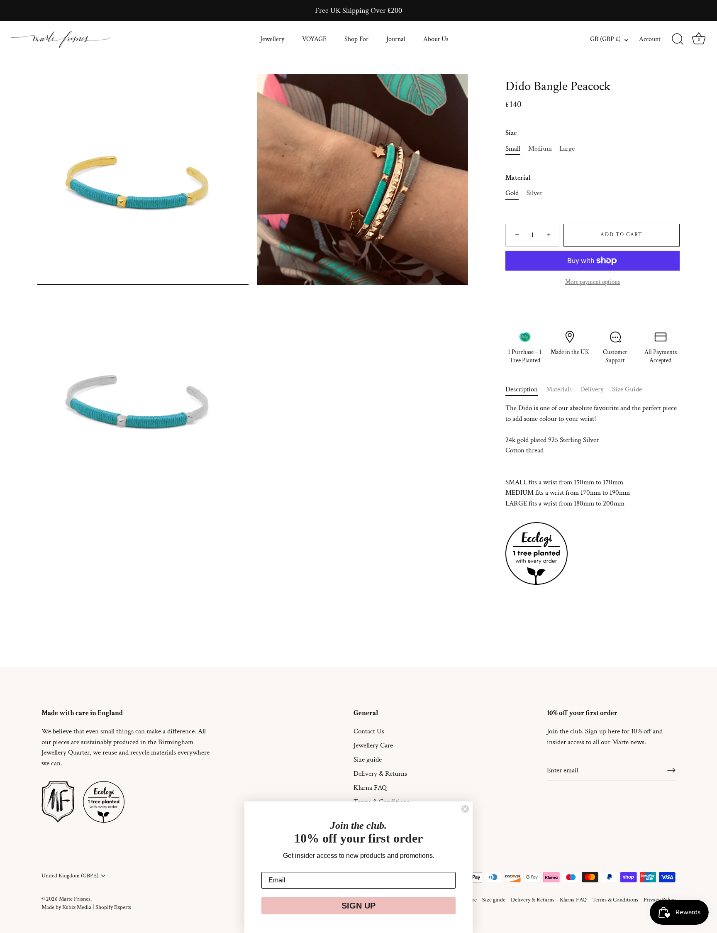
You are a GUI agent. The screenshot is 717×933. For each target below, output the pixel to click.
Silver (534, 193)
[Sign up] (671, 770)
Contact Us (369, 731)
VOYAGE (314, 39)
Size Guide (627, 389)
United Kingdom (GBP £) (69, 875)
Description (521, 389)
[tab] (525, 389)
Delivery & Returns (380, 773)
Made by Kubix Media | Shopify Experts (86, 907)
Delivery (592, 389)
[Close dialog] (465, 809)
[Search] (677, 39)
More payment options (592, 282)
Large (567, 148)
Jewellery (272, 39)
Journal (395, 39)
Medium (540, 148)
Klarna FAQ (370, 787)
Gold (512, 193)
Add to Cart (621, 234)
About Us (436, 39)
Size (511, 133)
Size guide (368, 759)
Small (512, 148)
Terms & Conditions (615, 900)
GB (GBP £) (605, 39)
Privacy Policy (660, 900)
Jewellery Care (373, 745)
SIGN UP (358, 905)
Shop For (356, 39)
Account (650, 39)
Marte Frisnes (74, 899)
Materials (559, 389)
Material (518, 177)
